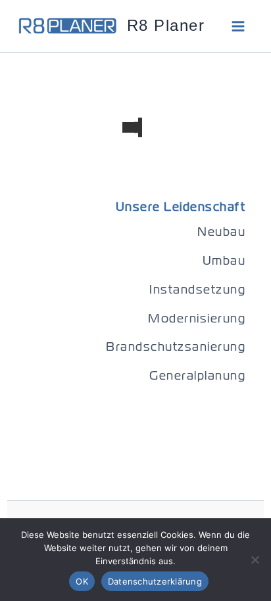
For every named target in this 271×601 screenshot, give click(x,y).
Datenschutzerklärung (155, 581)
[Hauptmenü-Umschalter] (238, 26)
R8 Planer (166, 25)
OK (82, 581)
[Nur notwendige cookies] (254, 559)
